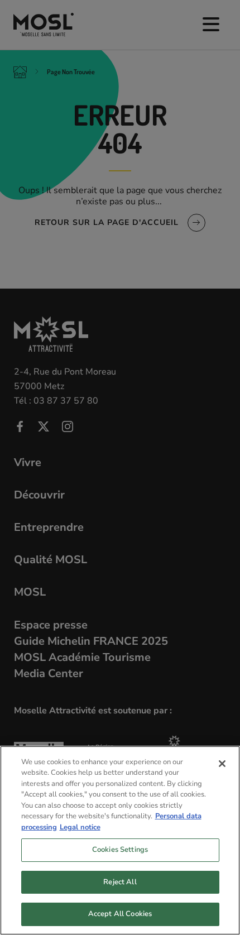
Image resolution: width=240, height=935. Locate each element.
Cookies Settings (120, 850)
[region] (120, 840)
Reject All (119, 882)
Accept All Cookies (120, 914)
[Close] (222, 763)
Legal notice (80, 827)
